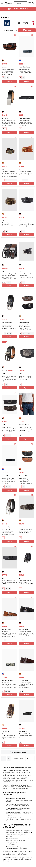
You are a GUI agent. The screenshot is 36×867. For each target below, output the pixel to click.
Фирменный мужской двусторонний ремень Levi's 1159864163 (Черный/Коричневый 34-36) (9, 277)
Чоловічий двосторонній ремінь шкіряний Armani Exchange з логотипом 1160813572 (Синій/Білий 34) (9, 686)
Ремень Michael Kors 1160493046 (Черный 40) (25, 735)
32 (20, 486)
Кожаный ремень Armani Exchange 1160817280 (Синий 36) (26, 71)
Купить (9, 81)
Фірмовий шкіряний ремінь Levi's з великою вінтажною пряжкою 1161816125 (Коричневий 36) (9, 175)
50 (9, 486)
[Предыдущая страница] (8, 758)
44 (15, 180)
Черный (3, 111)
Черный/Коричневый (3, 60)
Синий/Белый (3, 674)
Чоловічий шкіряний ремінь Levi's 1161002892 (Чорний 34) (9, 582)
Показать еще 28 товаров (19, 752)
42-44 (4, 129)
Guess (18, 23)
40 (9, 180)
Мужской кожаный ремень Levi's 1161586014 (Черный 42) (26, 275)
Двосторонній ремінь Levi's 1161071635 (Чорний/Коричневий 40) (9, 378)
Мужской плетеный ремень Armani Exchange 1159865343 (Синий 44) (8, 481)
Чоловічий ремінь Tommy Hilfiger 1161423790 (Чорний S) (9, 326)
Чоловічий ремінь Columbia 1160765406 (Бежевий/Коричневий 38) (9, 736)
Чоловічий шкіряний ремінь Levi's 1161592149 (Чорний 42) (26, 224)
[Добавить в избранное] (15, 35)
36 (20, 78)
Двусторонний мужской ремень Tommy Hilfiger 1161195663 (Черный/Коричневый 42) (8, 533)
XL (8, 78)
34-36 (4, 282)
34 (20, 333)
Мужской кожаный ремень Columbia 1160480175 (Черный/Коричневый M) (8, 72)
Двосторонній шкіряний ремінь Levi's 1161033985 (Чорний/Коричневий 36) (9, 429)
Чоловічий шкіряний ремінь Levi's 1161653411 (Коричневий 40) (26, 173)
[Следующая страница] (27, 758)
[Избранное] (29, 3)
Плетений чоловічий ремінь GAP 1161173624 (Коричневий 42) (26, 531)
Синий (20, 60)
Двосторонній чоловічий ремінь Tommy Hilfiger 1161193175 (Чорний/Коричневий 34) (25, 328)
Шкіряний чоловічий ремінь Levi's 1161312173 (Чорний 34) (26, 377)
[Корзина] (33, 3)
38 (23, 78)
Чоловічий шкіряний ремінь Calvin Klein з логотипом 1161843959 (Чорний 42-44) (9, 123)
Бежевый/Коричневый (3, 725)
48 (20, 129)
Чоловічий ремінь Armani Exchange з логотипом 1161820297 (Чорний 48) (26, 123)
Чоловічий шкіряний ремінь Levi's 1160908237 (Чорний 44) (26, 582)
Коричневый (3, 162)
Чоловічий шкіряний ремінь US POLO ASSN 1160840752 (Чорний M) (26, 633)
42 (12, 180)
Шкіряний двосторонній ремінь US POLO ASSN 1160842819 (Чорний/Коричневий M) (9, 635)
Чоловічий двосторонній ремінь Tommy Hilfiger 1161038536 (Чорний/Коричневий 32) (26, 481)
